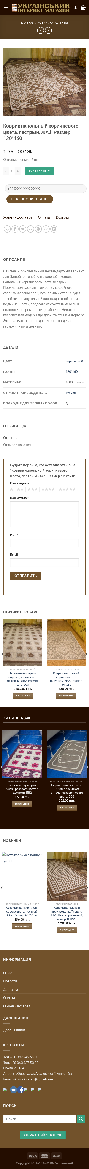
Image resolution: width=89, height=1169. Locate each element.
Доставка (10, 989)
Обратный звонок (43, 1135)
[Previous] (3, 663)
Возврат (62, 217)
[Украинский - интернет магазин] (41, 7)
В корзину (39, 171)
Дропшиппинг (14, 1030)
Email (15, 554)
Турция (71, 392)
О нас (7, 973)
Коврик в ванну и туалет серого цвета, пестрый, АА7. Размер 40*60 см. (22, 911)
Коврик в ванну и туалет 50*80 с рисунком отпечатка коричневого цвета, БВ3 (66, 790)
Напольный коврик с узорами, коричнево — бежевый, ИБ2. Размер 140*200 (23, 678)
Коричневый (74, 361)
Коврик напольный (53, 22)
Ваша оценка (20, 483)
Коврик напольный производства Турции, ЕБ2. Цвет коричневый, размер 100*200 (67, 913)
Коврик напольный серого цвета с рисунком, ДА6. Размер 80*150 (66, 678)
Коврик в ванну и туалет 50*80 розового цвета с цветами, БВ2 (22, 788)
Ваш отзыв (19, 497)
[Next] (86, 663)
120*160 (72, 371)
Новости (10, 981)
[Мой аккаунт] (75, 7)
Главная (27, 22)
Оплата (44, 217)
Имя (14, 535)
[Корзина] (83, 7)
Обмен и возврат (16, 1006)
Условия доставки (17, 217)
